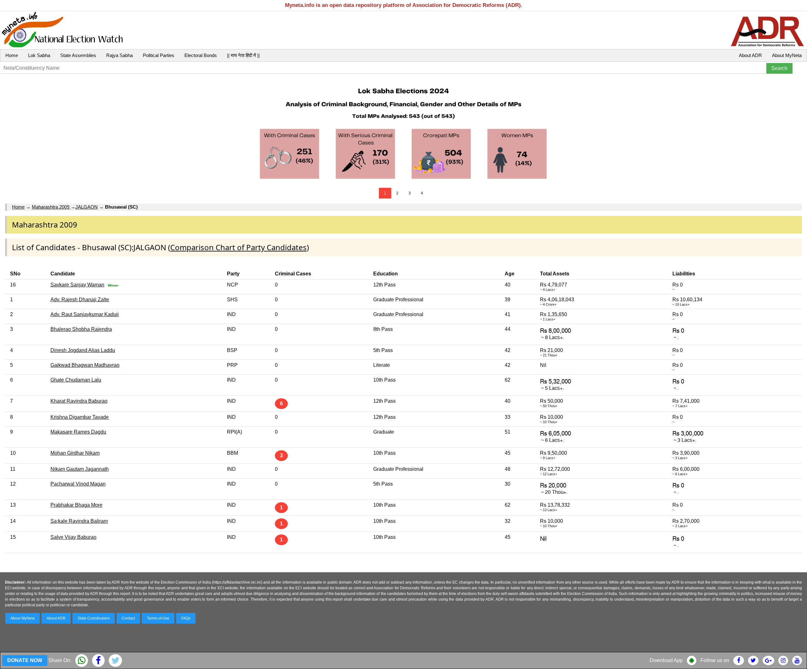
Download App (666, 660)
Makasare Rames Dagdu (78, 432)
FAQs (185, 618)
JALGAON (86, 207)
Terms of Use (158, 618)
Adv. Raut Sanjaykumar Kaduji (84, 314)
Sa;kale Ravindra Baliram (79, 521)
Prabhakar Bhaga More (76, 505)
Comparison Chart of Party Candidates (238, 247)
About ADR (750, 55)
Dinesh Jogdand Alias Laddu (82, 350)
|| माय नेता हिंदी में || (243, 55)
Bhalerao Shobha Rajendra (81, 329)
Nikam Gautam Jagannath (79, 469)
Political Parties (158, 55)
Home (11, 55)
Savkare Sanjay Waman (77, 284)
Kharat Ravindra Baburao (78, 401)
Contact (128, 618)
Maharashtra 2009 (51, 207)
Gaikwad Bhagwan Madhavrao (84, 365)
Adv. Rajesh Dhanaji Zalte (79, 299)
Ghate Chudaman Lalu (75, 380)
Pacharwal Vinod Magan (78, 484)
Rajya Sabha (119, 55)
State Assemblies (78, 55)
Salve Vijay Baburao (73, 537)
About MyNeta (787, 55)
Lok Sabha (39, 55)
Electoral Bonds (200, 55)
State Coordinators (94, 618)
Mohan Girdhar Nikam (75, 453)
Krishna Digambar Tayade (79, 417)
